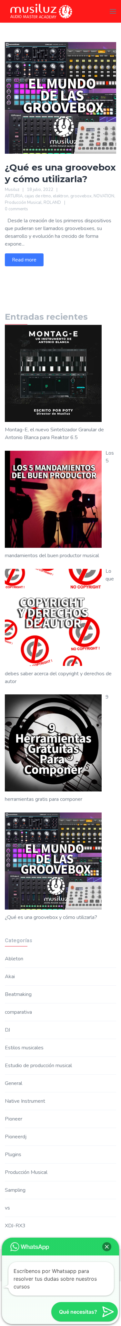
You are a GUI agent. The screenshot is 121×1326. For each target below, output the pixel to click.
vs (7, 1207)
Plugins (13, 1154)
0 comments (16, 209)
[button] (106, 1246)
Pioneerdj (15, 1136)
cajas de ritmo (38, 196)
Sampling (15, 1190)
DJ (7, 1029)
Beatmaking (18, 994)
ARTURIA (14, 196)
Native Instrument (25, 1101)
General (13, 1083)
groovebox (81, 196)
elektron (60, 196)
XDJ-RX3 (15, 1225)
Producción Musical (23, 202)
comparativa (18, 1012)
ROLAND (52, 202)
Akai (10, 976)
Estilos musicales (24, 1047)
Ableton (14, 958)
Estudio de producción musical (38, 1065)
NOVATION (104, 196)
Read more (24, 260)
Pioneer (13, 1118)
